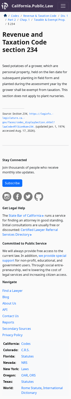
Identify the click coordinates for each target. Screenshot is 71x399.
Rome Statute (31, 388)
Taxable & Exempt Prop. (49, 20)
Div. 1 (64, 16)
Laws (25, 369)
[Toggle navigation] (63, 6)
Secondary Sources (16, 328)
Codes (15, 16)
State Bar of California (25, 215)
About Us (9, 303)
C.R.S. (25, 350)
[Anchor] (66, 95)
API (4, 309)
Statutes (27, 356)
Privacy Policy (12, 335)
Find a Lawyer (12, 290)
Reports (8, 322)
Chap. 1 (25, 20)
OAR (24, 375)
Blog (5, 297)
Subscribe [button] (12, 183)
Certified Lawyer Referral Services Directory (30, 232)
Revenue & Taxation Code (40, 16)
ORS (32, 375)
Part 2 (12, 20)
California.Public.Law (32, 6)
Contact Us (10, 316)
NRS (24, 362)
